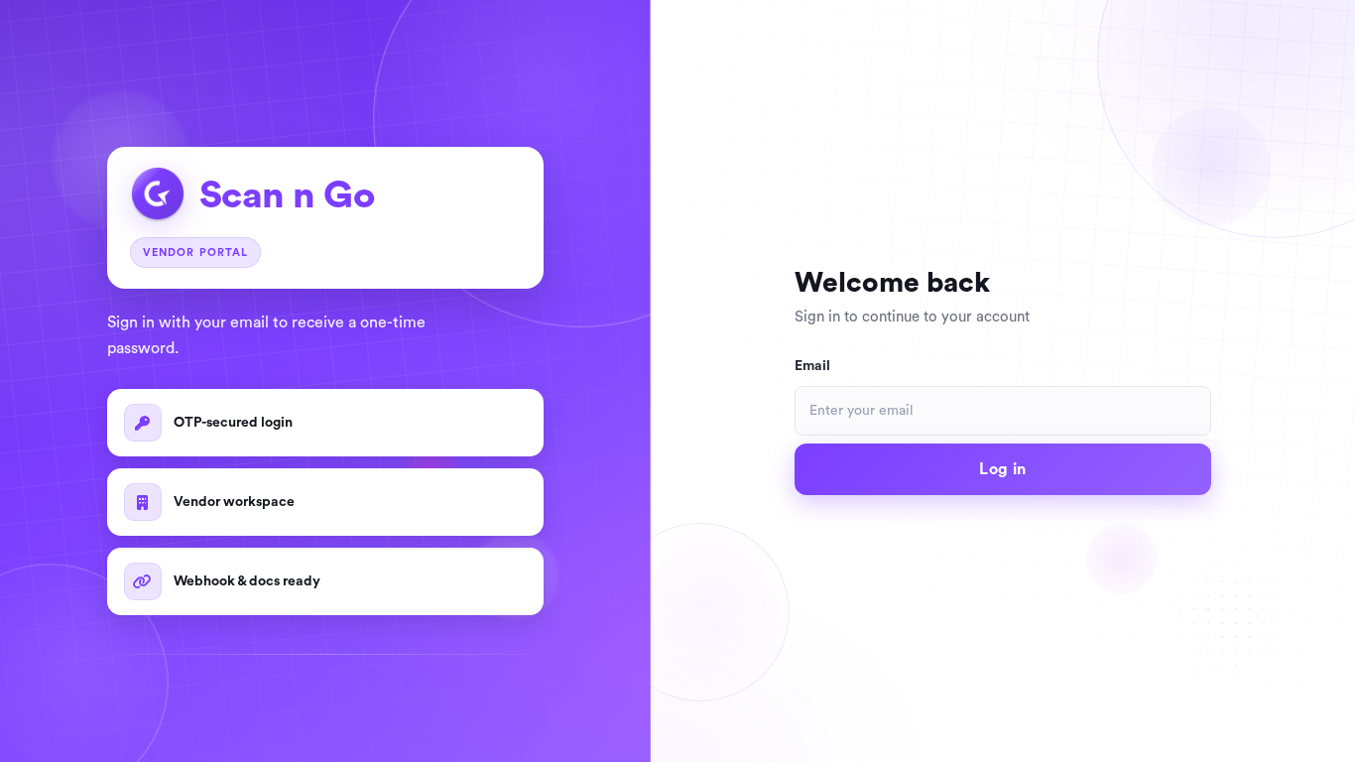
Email (812, 366)
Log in (1002, 469)
